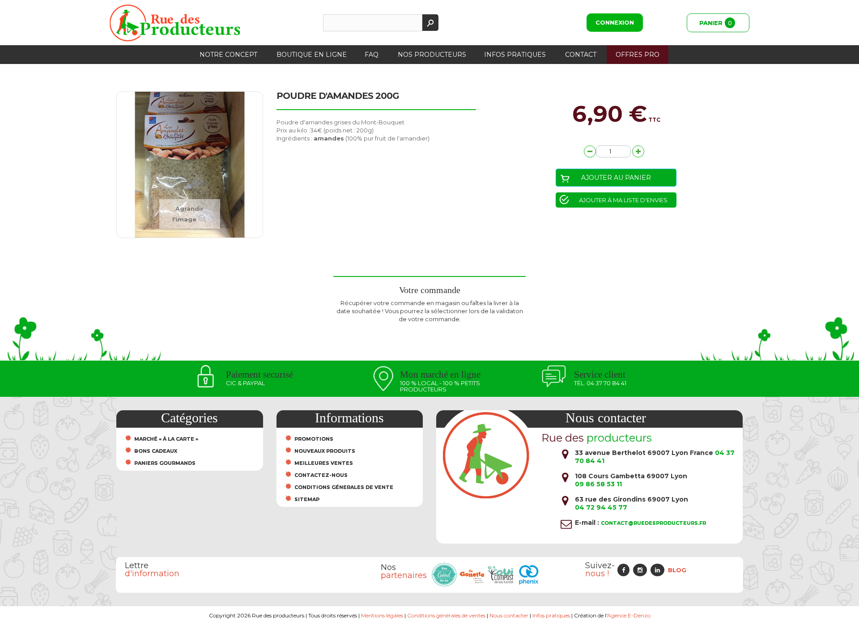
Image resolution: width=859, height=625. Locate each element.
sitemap (306, 499)
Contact (580, 55)
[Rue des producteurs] (175, 23)
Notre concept (228, 55)
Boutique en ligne (311, 55)
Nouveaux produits (324, 451)
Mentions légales (382, 615)
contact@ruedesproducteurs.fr (653, 523)
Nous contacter (508, 615)
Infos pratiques (515, 55)
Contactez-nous (321, 475)
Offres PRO (637, 55)
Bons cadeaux (155, 451)
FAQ (371, 55)
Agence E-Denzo (629, 615)
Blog (677, 570)
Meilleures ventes (323, 463)
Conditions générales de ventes (446, 615)
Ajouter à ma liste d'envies (623, 200)
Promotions (313, 439)
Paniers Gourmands (165, 463)
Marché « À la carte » (166, 439)
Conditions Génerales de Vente (343, 487)
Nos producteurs (432, 55)
